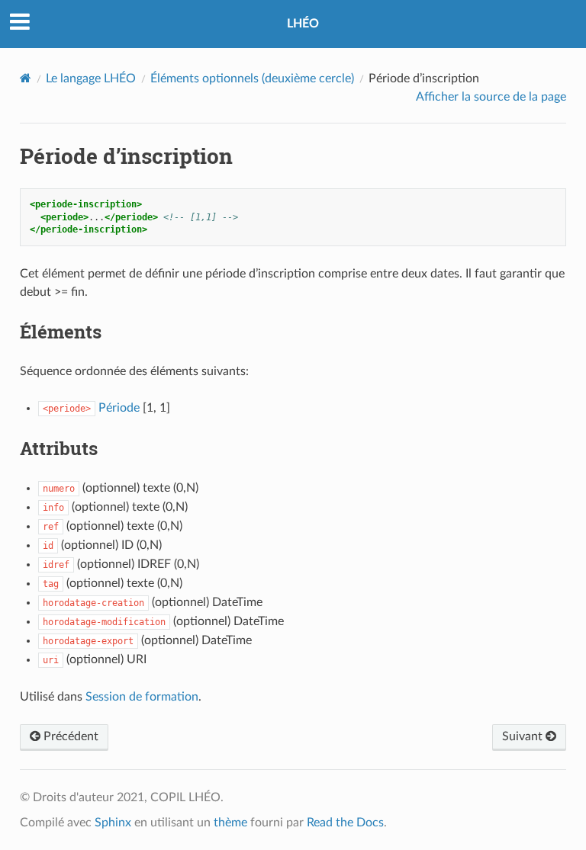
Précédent (69, 736)
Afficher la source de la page (491, 97)
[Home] (25, 78)
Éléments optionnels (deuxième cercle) (252, 78)
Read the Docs (345, 822)
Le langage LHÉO (91, 78)
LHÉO (303, 24)
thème (230, 822)
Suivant (524, 736)
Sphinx (113, 822)
